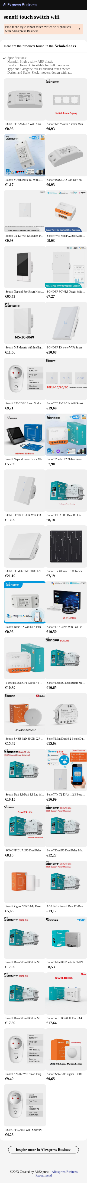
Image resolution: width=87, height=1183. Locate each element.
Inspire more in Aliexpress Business (43, 1150)
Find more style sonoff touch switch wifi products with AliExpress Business (38, 29)
